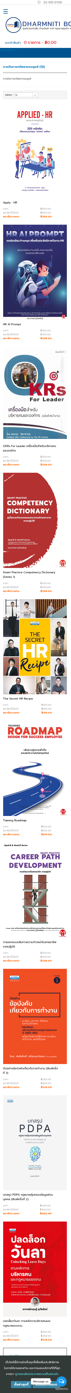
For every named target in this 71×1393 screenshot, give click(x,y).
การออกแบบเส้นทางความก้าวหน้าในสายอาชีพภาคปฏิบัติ (29, 944)
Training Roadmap (15, 820)
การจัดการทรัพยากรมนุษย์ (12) (24, 67)
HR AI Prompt (12, 324)
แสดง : (9, 95)
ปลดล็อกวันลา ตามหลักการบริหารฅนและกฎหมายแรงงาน (27, 1323)
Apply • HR (10, 203)
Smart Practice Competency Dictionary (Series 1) (29, 574)
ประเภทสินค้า (7, 50)
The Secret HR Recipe (18, 699)
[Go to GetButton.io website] (61, 1389)
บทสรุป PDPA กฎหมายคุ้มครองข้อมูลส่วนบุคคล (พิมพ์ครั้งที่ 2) (28, 1197)
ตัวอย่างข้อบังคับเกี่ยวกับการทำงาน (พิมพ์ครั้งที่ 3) (30, 1070)
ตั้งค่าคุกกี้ (21, 1384)
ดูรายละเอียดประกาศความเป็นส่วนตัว (36, 1374)
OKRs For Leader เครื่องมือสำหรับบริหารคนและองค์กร (29, 448)
